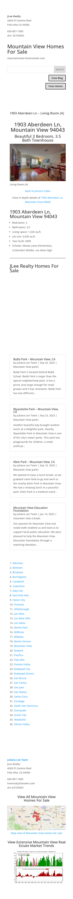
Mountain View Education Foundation (30, 509)
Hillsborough (21, 609)
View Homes (55, 86)
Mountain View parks (26, 366)
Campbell (18, 581)
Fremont (19, 604)
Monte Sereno (22, 641)
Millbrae (19, 632)
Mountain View (23, 646)
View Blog (57, 78)
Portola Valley (22, 664)
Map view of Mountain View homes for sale (36, 833)
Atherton (18, 563)
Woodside (20, 719)
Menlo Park (21, 627)
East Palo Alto (21, 595)
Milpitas (19, 636)
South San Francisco (26, 705)
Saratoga (19, 701)
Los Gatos (19, 623)
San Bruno (20, 678)
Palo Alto (19, 659)
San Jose (19, 687)
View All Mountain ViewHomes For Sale (36, 798)
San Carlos (20, 682)
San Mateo (20, 692)
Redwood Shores (24, 673)
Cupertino (18, 586)
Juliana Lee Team (27, 362)
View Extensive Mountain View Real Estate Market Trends (37, 844)
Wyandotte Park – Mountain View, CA (36, 410)
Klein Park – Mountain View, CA (34, 462)
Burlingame (19, 577)
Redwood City (22, 669)
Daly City (18, 590)
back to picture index (37, 191)
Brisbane (18, 572)
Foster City (19, 600)
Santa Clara (21, 696)
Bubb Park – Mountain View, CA (34, 359)
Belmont (18, 567)
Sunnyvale (20, 710)
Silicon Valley (22, 724)
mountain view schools (26, 518)
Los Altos (19, 613)
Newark (18, 650)
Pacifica (18, 655)
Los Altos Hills (22, 618)
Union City (20, 715)
